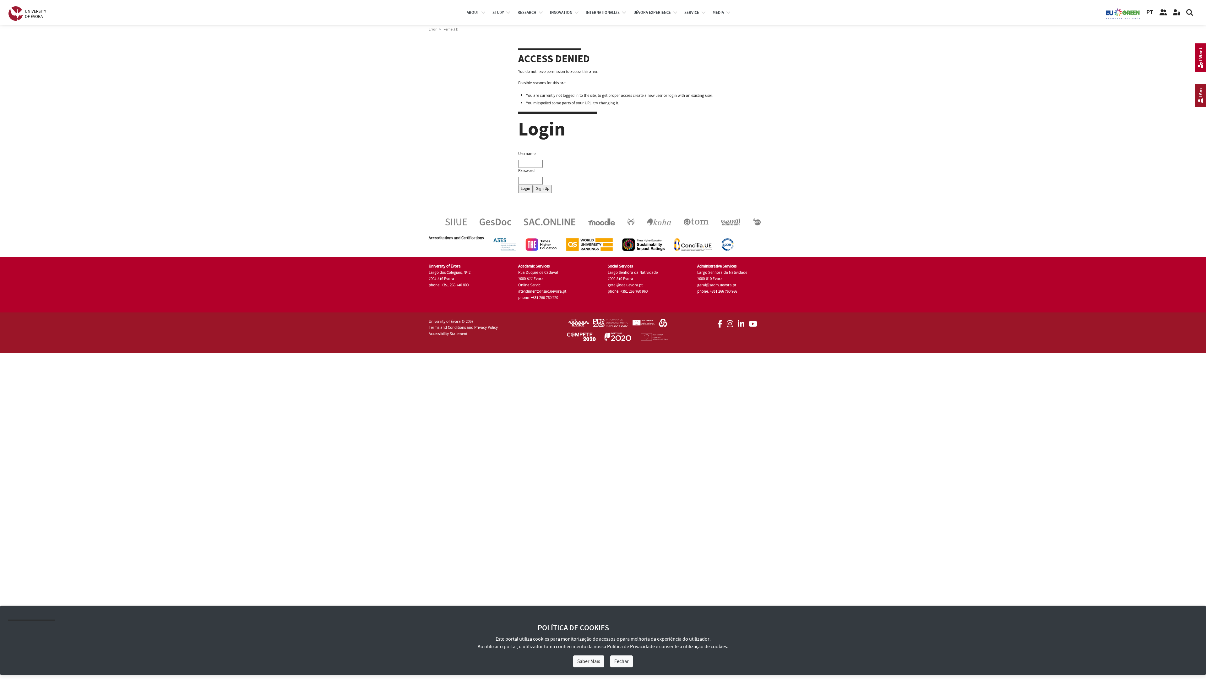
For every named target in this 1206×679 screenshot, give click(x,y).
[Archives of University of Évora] (696, 221)
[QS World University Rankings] (589, 244)
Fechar (621, 661)
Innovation (561, 12)
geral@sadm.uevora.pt (716, 285)
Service (691, 12)
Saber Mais (588, 661)
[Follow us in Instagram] (730, 322)
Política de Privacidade (631, 646)
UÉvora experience (652, 12)
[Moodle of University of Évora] (601, 221)
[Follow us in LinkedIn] (741, 322)
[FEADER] (643, 325)
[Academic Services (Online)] (549, 221)
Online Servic (529, 285)
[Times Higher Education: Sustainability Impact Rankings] (643, 244)
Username (526, 154)
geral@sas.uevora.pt (625, 285)
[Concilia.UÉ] (693, 244)
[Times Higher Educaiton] (541, 244)
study (498, 12)
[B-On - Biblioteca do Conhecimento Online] (757, 221)
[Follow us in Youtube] (753, 322)
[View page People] (1163, 12)
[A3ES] (504, 244)
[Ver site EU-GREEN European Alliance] (1123, 13)
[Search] (1190, 12)
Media (718, 12)
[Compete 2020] (581, 338)
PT (1149, 12)
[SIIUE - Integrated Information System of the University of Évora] (456, 221)
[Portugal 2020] (618, 338)
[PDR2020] (611, 325)
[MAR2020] (579, 325)
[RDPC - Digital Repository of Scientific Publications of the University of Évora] (630, 221)
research (527, 12)
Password (526, 171)
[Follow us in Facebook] (720, 322)
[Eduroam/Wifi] (730, 221)
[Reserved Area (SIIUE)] (1176, 12)
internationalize (603, 12)
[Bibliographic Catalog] (659, 221)
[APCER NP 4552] (727, 244)
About (473, 12)
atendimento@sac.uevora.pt (542, 291)
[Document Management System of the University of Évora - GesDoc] (495, 221)
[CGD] (663, 325)
